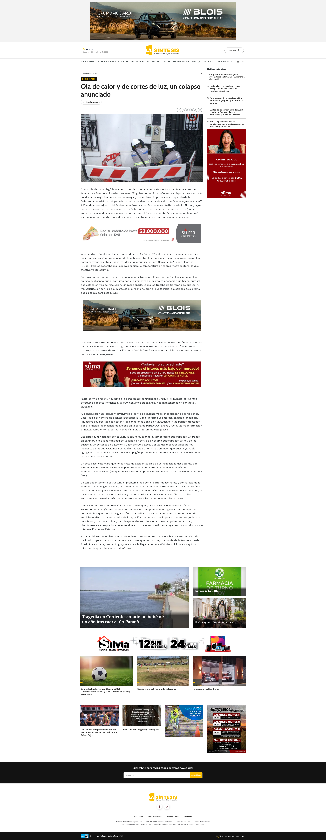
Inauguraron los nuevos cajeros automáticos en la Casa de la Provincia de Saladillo (226, 76)
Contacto (188, 817)
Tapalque (197, 61)
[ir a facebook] (159, 806)
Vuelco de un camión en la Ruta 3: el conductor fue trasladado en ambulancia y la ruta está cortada (226, 112)
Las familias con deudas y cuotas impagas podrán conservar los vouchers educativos (225, 88)
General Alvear (181, 61)
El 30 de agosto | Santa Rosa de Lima (214, 622)
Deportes (123, 61)
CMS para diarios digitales (234, 836)
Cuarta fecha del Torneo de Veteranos (156, 689)
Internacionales (107, 61)
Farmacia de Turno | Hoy (207, 591)
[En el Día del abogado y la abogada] (142, 715)
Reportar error (173, 817)
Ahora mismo (88, 61)
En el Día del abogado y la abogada (141, 729)
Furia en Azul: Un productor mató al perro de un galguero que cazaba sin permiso (226, 100)
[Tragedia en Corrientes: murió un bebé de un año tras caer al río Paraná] (134, 597)
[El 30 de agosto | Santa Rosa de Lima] (219, 613)
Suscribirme (196, 775)
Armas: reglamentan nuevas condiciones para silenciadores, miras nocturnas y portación (227, 124)
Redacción (138, 817)
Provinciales (138, 61)
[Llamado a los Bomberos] (219, 671)
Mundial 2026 (225, 61)
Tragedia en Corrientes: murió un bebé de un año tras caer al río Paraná (123, 619)
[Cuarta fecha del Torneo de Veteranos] (163, 671)
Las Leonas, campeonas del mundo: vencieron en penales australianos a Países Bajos (99, 732)
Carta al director (155, 817)
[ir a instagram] (166, 806)
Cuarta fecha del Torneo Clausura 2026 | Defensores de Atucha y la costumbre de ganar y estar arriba (105, 692)
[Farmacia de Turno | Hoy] (219, 581)
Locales (166, 61)
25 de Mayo (209, 61)
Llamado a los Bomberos (206, 689)
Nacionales (153, 61)
